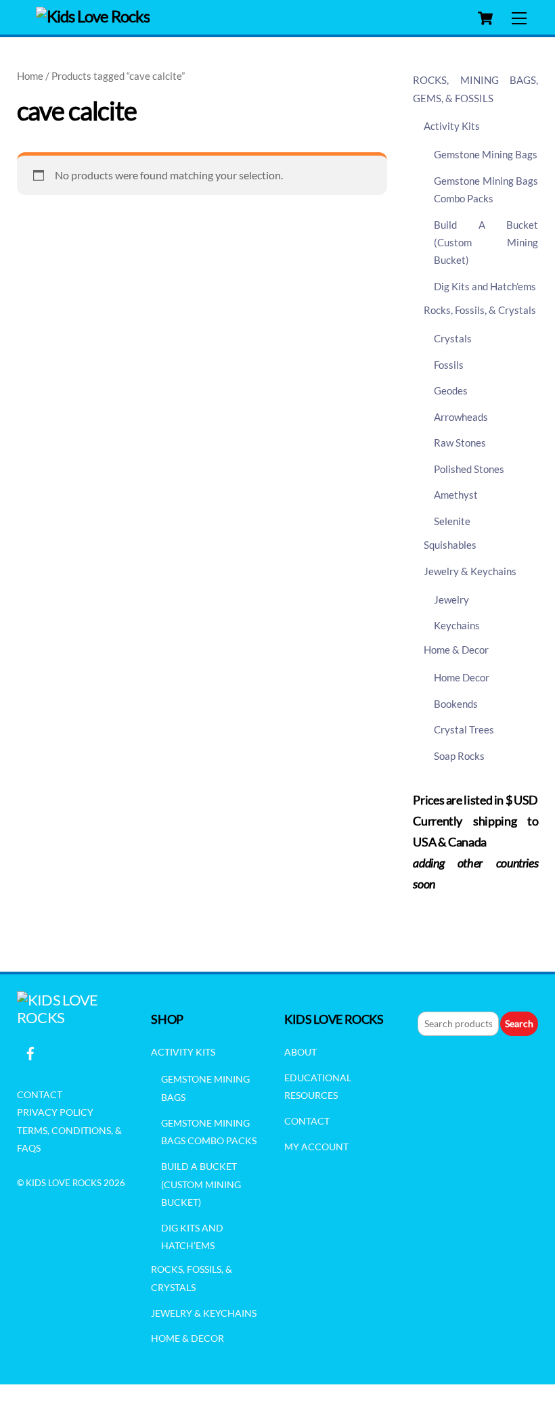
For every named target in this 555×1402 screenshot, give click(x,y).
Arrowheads (461, 417)
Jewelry (451, 599)
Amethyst (456, 495)
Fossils (449, 365)
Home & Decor (456, 649)
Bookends (456, 704)
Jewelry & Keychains (470, 571)
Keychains (457, 625)
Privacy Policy (55, 1112)
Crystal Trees (464, 729)
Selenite (452, 521)
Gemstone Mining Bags (485, 154)
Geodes (451, 390)
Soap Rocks (459, 756)
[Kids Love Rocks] (93, 16)
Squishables (450, 545)
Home (30, 76)
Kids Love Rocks (64, 1182)
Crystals (453, 338)
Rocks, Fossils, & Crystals (480, 310)
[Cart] (485, 18)
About (300, 1052)
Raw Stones (460, 442)
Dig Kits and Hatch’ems (485, 286)
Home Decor (461, 677)
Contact (39, 1094)
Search (519, 1023)
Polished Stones (469, 469)
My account (316, 1146)
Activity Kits (452, 126)
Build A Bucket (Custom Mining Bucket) (486, 243)
